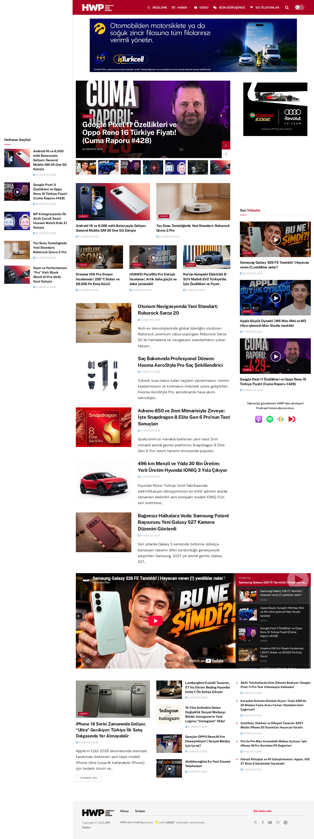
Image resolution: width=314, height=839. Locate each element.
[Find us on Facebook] (263, 822)
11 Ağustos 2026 (252, 692)
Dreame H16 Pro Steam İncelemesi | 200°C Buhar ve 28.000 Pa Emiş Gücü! (97, 279)
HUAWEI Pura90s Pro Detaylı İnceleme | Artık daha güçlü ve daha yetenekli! (152, 279)
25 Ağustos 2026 (45, 174)
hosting (139, 822)
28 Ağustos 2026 (252, 273)
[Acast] (292, 419)
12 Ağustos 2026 (197, 771)
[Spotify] (269, 419)
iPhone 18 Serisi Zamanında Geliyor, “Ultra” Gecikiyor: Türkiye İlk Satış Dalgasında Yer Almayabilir (111, 729)
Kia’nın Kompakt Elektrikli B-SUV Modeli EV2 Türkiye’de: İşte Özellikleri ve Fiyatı (205, 279)
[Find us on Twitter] (255, 822)
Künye (124, 811)
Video (203, 7)
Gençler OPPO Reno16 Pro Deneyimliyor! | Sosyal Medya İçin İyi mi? (207, 741)
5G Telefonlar (267, 7)
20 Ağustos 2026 (88, 290)
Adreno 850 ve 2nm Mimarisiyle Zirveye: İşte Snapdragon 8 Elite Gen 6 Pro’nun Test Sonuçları (184, 417)
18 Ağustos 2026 (141, 290)
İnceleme (160, 7)
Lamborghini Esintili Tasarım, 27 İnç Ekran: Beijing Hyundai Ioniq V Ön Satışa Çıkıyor (207, 687)
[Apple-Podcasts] (258, 419)
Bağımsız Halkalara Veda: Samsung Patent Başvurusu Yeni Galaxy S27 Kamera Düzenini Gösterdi (183, 522)
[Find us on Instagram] (277, 822)
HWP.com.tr (127, 822)
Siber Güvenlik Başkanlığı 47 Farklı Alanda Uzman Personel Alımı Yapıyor (132, 132)
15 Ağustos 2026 (195, 290)
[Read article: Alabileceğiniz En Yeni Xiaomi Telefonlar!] (169, 768)
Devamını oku (90, 777)
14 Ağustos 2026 (150, 319)
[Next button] (226, 145)
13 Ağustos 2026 (197, 751)
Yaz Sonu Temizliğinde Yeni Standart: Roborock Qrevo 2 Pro (50, 247)
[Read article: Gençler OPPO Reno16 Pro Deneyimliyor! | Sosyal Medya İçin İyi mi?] (169, 743)
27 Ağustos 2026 (252, 331)
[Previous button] (226, 153)
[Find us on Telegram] (286, 822)
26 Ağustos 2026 (45, 203)
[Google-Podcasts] (280, 419)
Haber (182, 7)
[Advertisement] (36, 68)
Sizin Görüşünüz (232, 7)
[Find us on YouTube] (270, 822)
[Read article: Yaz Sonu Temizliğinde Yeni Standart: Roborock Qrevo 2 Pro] (17, 250)
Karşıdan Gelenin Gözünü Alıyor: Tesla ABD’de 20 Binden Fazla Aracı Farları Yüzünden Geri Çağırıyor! (273, 705)
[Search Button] (287, 7)
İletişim (140, 811)
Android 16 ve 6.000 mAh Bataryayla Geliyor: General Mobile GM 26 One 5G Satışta (50, 160)
